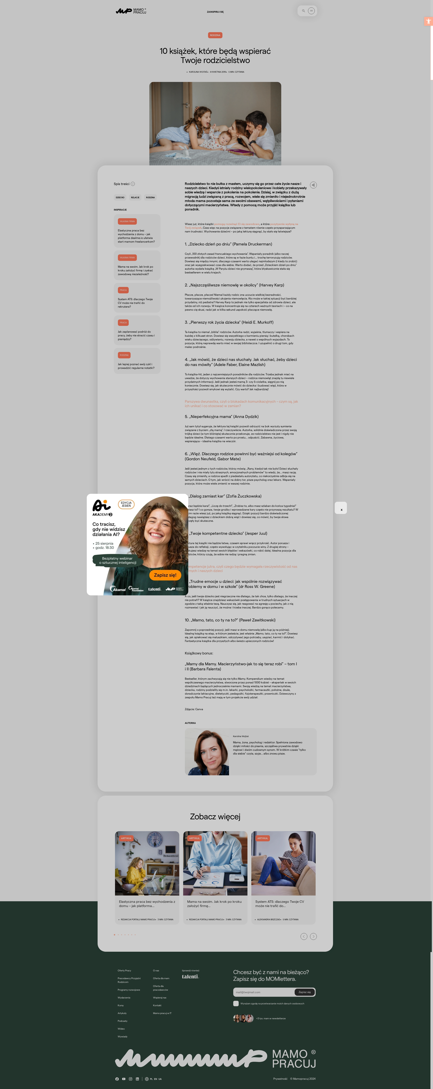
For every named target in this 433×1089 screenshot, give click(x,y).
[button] (428, 21)
